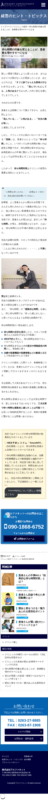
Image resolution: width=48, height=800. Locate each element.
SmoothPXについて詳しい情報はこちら (23, 492)
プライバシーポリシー (10, 762)
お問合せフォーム (25, 539)
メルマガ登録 (24, 731)
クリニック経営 (20, 27)
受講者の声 (28, 756)
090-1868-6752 (26, 527)
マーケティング (16, 559)
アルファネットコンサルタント (17, 5)
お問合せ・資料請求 (24, 738)
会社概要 (27, 759)
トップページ (6, 27)
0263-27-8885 (29, 720)
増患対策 (31, 559)
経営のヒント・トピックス (12, 759)
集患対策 (25, 559)
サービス (5, 756)
